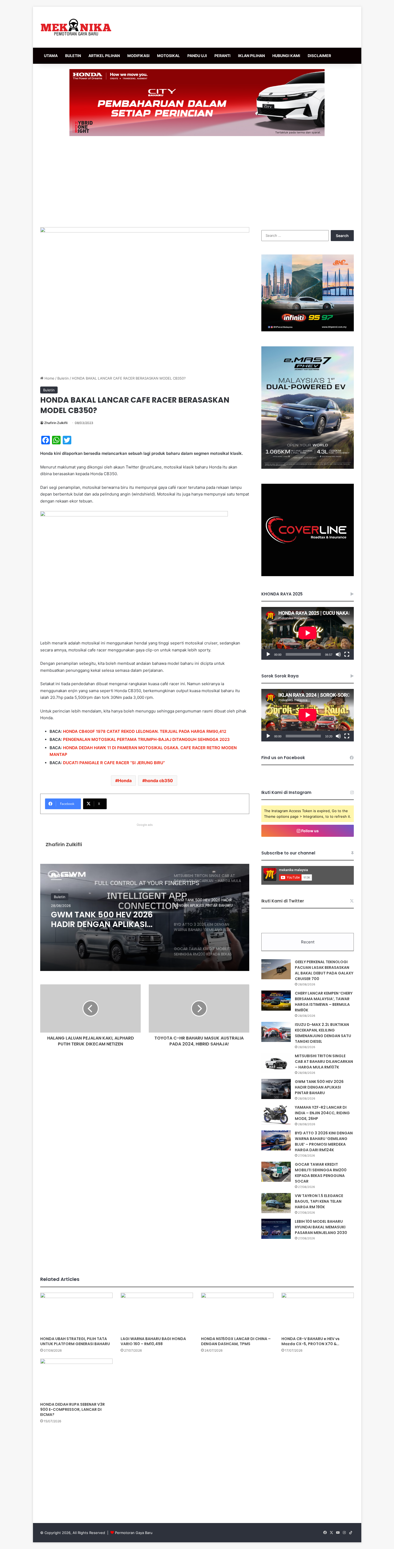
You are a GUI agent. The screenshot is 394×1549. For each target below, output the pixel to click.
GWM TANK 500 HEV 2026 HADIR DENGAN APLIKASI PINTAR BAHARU (319, 1087)
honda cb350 (159, 780)
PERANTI (222, 55)
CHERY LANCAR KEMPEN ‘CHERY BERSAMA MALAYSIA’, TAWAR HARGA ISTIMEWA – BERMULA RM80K (323, 1002)
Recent (307, 941)
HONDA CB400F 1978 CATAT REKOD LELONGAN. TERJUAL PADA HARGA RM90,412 (144, 731)
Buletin (63, 378)
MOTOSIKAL (168, 55)
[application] (307, 633)
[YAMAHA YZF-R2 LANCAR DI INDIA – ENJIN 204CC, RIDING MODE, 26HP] (276, 1115)
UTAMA (51, 55)
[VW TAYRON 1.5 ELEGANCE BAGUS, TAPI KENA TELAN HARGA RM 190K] (276, 1203)
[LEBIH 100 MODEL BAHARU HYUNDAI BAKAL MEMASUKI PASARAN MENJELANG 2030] (276, 1229)
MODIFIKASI (138, 55)
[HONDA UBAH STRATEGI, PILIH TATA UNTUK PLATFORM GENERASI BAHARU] (76, 1313)
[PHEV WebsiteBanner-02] (307, 467)
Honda (125, 780)
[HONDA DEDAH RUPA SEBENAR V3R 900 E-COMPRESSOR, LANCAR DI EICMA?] (76, 1379)
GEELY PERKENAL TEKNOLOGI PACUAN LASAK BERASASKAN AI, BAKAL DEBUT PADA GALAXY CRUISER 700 (324, 970)
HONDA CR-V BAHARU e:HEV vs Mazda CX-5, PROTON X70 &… (310, 1341)
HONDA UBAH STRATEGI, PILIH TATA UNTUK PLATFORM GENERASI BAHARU (75, 1341)
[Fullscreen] (347, 654)
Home (48, 378)
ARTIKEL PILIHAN (104, 55)
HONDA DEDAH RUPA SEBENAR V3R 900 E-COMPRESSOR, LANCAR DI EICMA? (72, 1409)
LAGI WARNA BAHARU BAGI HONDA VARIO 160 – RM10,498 (153, 1341)
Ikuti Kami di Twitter (282, 901)
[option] (144, 917)
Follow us (309, 830)
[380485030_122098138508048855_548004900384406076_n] (307, 575)
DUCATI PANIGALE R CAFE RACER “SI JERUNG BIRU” (114, 762)
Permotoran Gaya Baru (134, 1533)
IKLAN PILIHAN (251, 55)
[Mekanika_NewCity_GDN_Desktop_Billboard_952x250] (197, 102)
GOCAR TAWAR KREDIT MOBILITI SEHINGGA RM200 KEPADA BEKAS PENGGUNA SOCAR (321, 1173)
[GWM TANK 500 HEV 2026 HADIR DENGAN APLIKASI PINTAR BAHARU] (276, 1089)
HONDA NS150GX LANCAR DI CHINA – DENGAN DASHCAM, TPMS (236, 1341)
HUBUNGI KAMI (286, 55)
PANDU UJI (197, 55)
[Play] (268, 654)
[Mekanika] (76, 27)
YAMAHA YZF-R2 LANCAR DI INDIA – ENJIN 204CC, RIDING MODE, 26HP (322, 1113)
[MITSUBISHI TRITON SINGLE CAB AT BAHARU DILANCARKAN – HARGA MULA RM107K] (276, 1063)
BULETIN (73, 55)
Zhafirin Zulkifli (56, 423)
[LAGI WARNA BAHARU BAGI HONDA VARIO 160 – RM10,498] (157, 1313)
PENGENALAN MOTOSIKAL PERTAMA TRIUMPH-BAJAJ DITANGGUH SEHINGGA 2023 (146, 739)
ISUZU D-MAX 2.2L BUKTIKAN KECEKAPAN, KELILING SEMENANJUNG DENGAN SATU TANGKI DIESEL (323, 1033)
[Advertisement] (197, 181)
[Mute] (338, 654)
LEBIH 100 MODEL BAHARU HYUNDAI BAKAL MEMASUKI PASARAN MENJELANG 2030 (321, 1227)
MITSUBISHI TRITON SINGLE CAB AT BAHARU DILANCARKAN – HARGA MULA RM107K (324, 1061)
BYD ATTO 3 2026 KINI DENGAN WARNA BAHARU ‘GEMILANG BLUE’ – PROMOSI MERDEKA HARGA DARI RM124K (324, 1141)
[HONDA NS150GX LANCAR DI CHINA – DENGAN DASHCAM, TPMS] (237, 1313)
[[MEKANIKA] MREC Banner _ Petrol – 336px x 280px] (307, 330)
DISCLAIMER (319, 55)
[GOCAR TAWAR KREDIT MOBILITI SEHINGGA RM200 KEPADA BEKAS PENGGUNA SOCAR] (276, 1172)
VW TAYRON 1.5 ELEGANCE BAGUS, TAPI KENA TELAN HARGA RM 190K (319, 1201)
